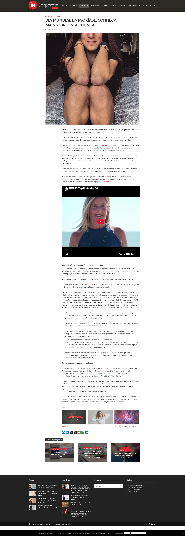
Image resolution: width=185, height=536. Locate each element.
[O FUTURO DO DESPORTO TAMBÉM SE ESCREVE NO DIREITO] (65, 497)
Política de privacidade (138, 533)
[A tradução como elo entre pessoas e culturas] (32, 507)
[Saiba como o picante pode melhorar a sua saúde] (74, 417)
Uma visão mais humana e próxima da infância (47, 486)
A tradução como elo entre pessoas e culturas (47, 506)
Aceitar (127, 533)
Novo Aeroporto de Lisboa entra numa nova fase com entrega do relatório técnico (92, 454)
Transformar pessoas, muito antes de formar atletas (47, 500)
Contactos (132, 6)
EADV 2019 (104, 368)
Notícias (83, 6)
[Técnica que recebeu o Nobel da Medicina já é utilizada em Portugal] (126, 417)
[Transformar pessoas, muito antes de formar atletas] (32, 500)
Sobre (123, 6)
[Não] (183, 533)
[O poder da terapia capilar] (100, 417)
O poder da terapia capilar (96, 425)
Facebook (106, 182)
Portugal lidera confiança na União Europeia (59, 454)
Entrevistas (95, 6)
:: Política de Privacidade (135, 485)
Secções (73, 6)
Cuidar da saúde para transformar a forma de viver (47, 493)
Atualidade (49, 16)
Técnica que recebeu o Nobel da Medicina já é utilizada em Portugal (125, 426)
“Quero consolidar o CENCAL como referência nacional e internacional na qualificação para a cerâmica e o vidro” (80, 488)
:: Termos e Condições (134, 487)
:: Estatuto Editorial (133, 489)
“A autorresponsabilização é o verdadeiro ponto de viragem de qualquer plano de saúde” (81, 513)
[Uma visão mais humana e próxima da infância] (32, 487)
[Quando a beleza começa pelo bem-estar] (65, 504)
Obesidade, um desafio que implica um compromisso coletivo (125, 456)
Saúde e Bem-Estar (124, 450)
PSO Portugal (102, 145)
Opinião (105, 6)
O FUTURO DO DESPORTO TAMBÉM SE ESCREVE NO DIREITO (79, 497)
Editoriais (114, 6)
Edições (64, 6)
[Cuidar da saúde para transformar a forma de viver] (32, 493)
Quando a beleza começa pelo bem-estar (80, 503)
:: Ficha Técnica (132, 492)
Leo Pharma (88, 284)
